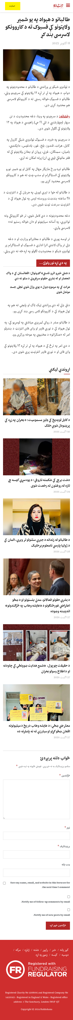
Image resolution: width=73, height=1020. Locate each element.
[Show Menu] (68, 6)
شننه (36, 950)
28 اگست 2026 (62, 551)
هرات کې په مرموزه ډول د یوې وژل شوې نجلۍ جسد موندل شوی (40, 289)
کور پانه (64, 950)
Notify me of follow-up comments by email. (45, 902)
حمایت (12, 6)
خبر (54, 950)
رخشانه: (64, 116)
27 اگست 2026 (62, 617)
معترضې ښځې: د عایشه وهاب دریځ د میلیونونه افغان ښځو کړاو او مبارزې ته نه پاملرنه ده (39, 729)
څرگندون (64, 775)
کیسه (54, 955)
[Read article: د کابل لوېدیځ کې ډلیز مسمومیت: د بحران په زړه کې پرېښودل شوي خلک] (36, 396)
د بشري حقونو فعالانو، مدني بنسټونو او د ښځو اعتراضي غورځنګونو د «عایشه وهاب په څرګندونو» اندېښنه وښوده (37, 605)
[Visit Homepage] (58, 6)
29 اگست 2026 (62, 492)
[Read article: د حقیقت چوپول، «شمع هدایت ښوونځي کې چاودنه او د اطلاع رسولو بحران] (36, 642)
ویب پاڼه (66, 865)
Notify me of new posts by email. (51, 915)
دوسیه (65, 955)
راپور (45, 950)
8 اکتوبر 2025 (61, 43)
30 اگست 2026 (62, 431)
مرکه (18, 950)
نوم (67, 827)
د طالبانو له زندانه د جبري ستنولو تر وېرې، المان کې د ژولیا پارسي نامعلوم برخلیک (37, 543)
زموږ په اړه (41, 955)
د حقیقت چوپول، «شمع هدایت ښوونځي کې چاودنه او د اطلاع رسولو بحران (36, 669)
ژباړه (27, 950)
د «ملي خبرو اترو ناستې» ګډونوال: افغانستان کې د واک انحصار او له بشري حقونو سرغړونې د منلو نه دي (38, 276)
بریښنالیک (63, 846)
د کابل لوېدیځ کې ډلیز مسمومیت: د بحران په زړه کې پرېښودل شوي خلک (37, 423)
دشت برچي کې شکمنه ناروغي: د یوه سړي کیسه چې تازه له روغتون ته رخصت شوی (39, 483)
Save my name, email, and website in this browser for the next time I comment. (40, 885)
